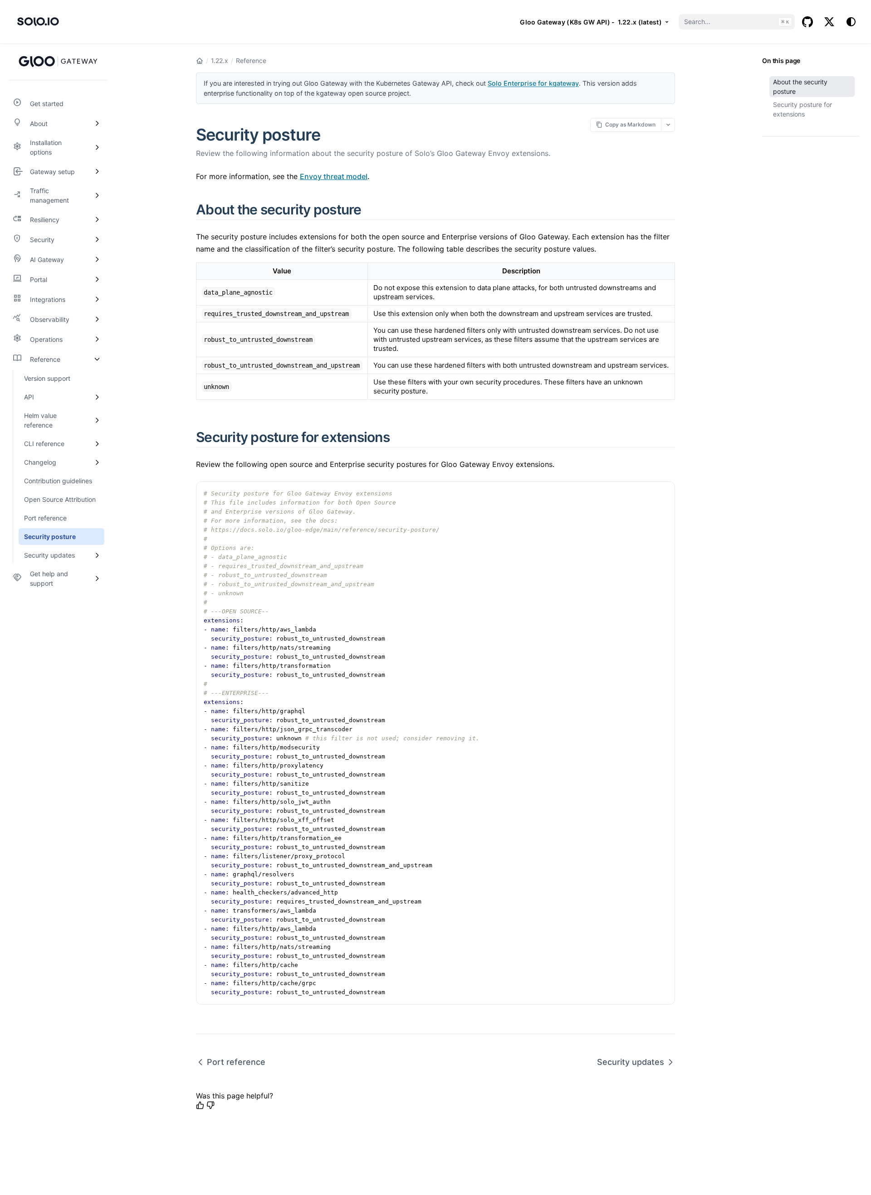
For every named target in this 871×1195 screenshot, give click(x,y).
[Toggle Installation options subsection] (97, 147)
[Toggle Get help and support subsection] (97, 578)
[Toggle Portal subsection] (97, 279)
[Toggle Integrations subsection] (97, 299)
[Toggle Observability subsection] (97, 319)
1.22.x (219, 60)
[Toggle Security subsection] (97, 239)
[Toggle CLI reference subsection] (97, 443)
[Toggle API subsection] (97, 397)
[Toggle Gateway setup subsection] (97, 171)
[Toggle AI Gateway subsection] (97, 259)
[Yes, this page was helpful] (200, 1105)
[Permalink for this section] (372, 209)
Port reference (236, 1062)
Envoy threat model (333, 176)
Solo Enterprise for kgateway (533, 83)
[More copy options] (668, 124)
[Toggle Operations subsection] (97, 339)
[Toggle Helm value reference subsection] (97, 420)
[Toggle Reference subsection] (97, 359)
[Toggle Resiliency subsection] (97, 219)
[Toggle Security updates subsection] (97, 555)
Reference (251, 60)
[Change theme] (851, 22)
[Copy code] (663, 493)
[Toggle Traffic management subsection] (97, 195)
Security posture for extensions (802, 109)
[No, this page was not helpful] (210, 1105)
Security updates (630, 1062)
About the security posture (800, 86)
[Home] (199, 60)
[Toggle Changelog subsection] (97, 462)
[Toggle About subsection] (97, 123)
